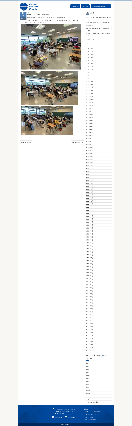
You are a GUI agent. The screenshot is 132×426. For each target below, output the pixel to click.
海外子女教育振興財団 (90, 419)
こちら (105, 355)
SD (87, 363)
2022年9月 (89, 180)
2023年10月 (90, 144)
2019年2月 (89, 309)
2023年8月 (89, 147)
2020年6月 (89, 261)
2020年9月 (89, 252)
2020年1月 (89, 276)
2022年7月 (89, 186)
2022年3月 (89, 198)
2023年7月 (89, 150)
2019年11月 (90, 282)
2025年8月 (89, 84)
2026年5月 (89, 57)
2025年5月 (89, 93)
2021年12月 (90, 207)
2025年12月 (90, 72)
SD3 (87, 372)
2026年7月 (89, 51)
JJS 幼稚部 (85, 6)
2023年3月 (89, 162)
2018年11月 (90, 318)
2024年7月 (89, 117)
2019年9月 (89, 288)
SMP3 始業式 (26, 142)
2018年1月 (89, 348)
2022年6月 (89, 189)
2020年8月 (89, 255)
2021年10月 (90, 213)
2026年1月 (89, 69)
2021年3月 (89, 234)
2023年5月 (89, 156)
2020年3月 (89, 270)
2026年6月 (89, 54)
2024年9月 (89, 114)
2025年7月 (89, 87)
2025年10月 (90, 78)
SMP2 (88, 390)
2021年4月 (89, 231)
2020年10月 (90, 249)
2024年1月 (89, 135)
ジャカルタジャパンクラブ (92, 414)
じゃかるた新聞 (89, 417)
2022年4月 (89, 195)
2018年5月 (89, 336)
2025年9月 (89, 81)
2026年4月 (89, 60)
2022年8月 (89, 183)
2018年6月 (89, 333)
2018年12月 (90, 315)
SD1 (87, 366)
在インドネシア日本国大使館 (92, 411)
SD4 (87, 375)
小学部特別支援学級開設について (100, 6)
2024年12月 (90, 108)
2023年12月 (90, 138)
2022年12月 (90, 171)
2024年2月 (89, 132)
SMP (87, 384)
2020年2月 (89, 273)
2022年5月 (89, 192)
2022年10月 (90, 177)
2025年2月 (89, 102)
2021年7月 (89, 222)
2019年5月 (89, 300)
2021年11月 (90, 210)
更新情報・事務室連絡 (93, 402)
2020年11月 (90, 246)
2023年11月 (90, 141)
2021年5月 (89, 228)
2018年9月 (89, 324)
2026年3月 (89, 63)
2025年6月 (89, 90)
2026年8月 (89, 48)
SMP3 (88, 393)
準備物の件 (89, 25)
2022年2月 (89, 201)
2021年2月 (89, 237)
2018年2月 (89, 345)
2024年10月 (90, 111)
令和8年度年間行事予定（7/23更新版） (98, 22)
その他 (88, 396)
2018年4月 (89, 339)
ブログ (88, 399)
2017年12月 (90, 351)
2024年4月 (89, 126)
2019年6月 (89, 297)
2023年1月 (89, 168)
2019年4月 (89, 303)
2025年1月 (89, 105)
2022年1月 (89, 204)
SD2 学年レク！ (77, 142)
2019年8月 (89, 291)
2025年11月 (90, 75)
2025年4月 (89, 96)
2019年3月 (89, 306)
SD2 (87, 369)
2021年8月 (89, 219)
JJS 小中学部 (75, 6)
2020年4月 (89, 267)
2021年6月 (89, 225)
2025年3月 (89, 99)
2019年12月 (90, 279)
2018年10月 (90, 321)
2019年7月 (89, 294)
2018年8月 (89, 327)
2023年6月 (89, 153)
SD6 (87, 381)
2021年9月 (89, 216)
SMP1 (88, 387)
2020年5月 (89, 264)
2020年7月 (89, 258)
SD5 (87, 378)
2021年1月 (89, 240)
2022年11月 (90, 174)
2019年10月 (90, 285)
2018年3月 (89, 342)
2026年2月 (89, 66)
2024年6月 (89, 120)
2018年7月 (89, 330)
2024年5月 (89, 123)
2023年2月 (89, 165)
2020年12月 (90, 243)
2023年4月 (89, 159)
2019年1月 (89, 312)
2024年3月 (89, 129)
